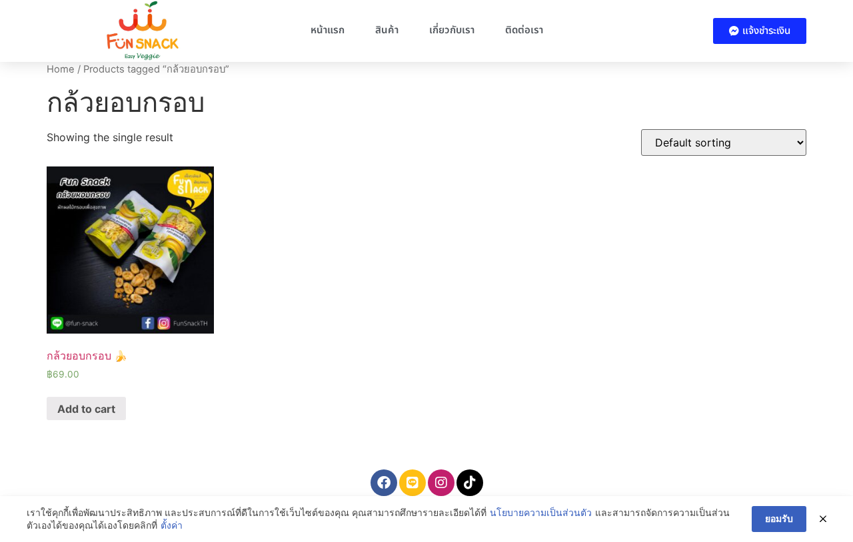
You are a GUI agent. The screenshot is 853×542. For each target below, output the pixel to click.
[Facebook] (384, 482)
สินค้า (387, 30)
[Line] (412, 482)
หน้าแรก (328, 30)
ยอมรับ (779, 518)
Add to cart (86, 408)
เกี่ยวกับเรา (451, 30)
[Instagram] (441, 482)
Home (61, 69)
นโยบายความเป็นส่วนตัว (541, 512)
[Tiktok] (469, 482)
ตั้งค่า (172, 525)
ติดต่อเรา (524, 30)
